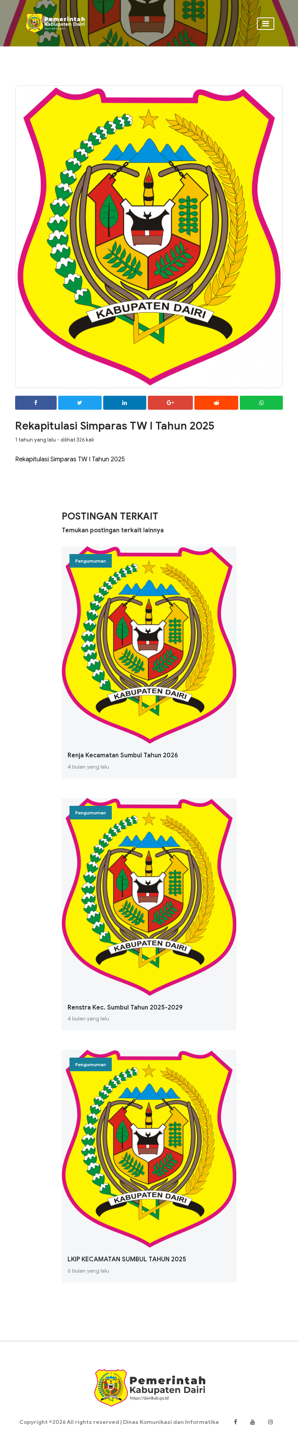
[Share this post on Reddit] (216, 403)
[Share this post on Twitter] (80, 403)
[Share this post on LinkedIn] (124, 403)
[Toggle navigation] (265, 23)
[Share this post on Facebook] (36, 403)
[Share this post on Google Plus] (170, 403)
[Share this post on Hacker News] (261, 403)
